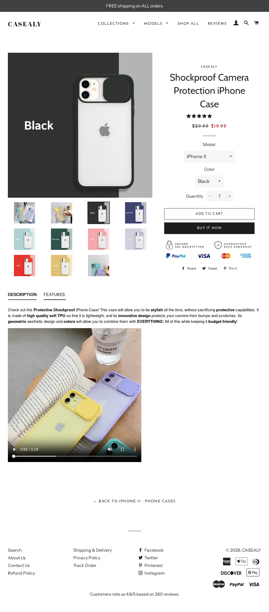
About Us (17, 557)
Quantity (194, 196)
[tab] (22, 295)
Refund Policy (21, 573)
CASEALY (25, 24)
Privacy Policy (86, 557)
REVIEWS (217, 24)
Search (15, 550)
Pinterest (153, 565)
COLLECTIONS (114, 24)
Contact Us (19, 565)
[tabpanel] (134, 389)
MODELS (154, 24)
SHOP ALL (188, 24)
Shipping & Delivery (92, 550)
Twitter (151, 557)
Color (209, 169)
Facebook (154, 550)
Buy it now (209, 228)
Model (209, 144)
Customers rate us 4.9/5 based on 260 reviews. (134, 594)
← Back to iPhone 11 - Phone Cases (134, 501)
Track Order (84, 565)
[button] (200, 116)
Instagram (154, 573)
